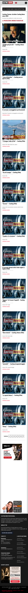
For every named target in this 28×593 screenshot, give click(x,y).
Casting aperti (9, 590)
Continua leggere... (6, 51)
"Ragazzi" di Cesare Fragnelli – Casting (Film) (13, 300)
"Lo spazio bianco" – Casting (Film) (12, 395)
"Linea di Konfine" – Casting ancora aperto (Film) (12, 77)
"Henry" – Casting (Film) (9, 426)
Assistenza (3, 547)
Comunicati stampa (5, 553)
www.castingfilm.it (21, 540)
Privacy (22, 590)
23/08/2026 (20, 9)
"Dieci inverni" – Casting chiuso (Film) (13, 333)
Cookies (3, 591)
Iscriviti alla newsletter (7, 532)
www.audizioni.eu (21, 562)
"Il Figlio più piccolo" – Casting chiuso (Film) (13, 45)
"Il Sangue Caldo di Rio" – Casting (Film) (13, 141)
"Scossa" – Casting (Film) (9, 204)
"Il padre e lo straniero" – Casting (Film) (13, 236)
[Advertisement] (12, 480)
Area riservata (4, 590)
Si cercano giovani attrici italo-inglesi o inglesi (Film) (13, 268)
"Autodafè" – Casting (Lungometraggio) (13, 364)
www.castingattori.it (21, 548)
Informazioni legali (9, 591)
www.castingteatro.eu (22, 553)
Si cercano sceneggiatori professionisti (13, 110)
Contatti (18, 590)
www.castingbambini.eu (22, 544)
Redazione (3, 538)
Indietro (6, 436)
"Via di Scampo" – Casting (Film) (11, 172)
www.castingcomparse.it (22, 557)
